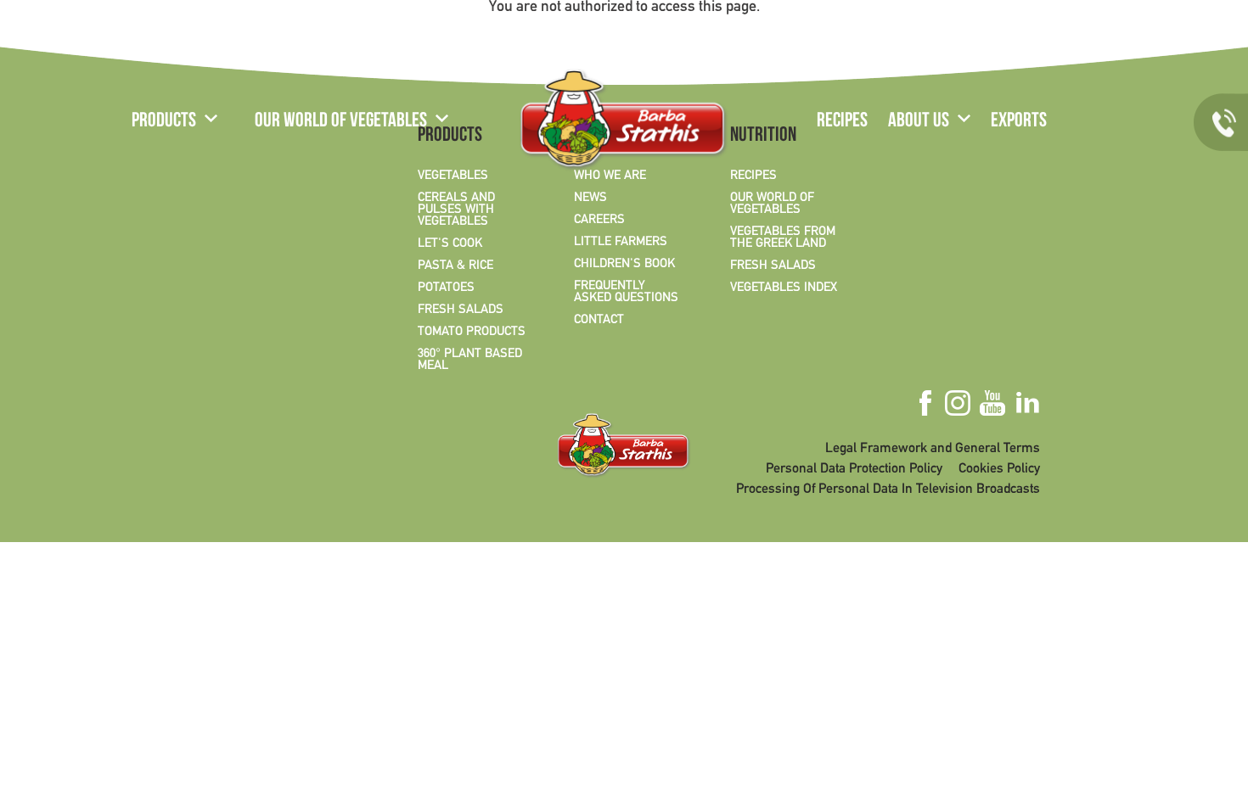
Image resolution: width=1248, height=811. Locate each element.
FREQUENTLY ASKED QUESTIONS (626, 292)
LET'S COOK (450, 243)
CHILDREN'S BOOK (624, 264)
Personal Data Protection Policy (854, 469)
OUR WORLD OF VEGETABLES (341, 122)
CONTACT (599, 320)
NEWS (590, 198)
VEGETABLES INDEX (783, 288)
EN (179, 38)
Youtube (1110, 36)
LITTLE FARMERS (620, 242)
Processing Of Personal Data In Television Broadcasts (888, 489)
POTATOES (446, 288)
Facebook (1052, 36)
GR (142, 38)
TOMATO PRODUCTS (472, 332)
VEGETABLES (453, 176)
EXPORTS (1019, 122)
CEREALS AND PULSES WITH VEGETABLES (456, 209)
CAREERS (599, 220)
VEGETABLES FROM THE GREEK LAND (782, 237)
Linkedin (1139, 36)
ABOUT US (918, 122)
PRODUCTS (164, 122)
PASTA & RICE (455, 265)
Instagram (1080, 36)
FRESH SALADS (460, 310)
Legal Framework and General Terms (932, 449)
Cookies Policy (999, 469)
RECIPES (842, 122)
